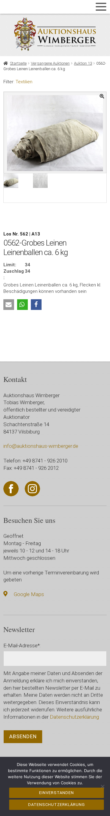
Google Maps (29, 594)
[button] (8, 304)
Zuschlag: (13, 274)
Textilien (24, 81)
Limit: (9, 265)
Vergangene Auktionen (50, 63)
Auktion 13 (83, 63)
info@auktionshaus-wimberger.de (40, 446)
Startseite (18, 63)
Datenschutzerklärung (74, 717)
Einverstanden (56, 792)
